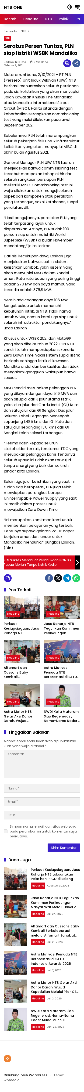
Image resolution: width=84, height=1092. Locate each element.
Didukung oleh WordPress (25, 1075)
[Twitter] (58, 578)
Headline (13, 614)
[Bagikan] (76, 63)
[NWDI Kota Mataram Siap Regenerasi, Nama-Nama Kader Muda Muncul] (62, 695)
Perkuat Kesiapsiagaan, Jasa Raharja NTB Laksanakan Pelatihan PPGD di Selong (21, 628)
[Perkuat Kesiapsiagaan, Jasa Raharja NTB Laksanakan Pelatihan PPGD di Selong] (22, 607)
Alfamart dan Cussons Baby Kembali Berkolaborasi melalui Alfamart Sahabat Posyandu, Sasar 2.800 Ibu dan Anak (21, 672)
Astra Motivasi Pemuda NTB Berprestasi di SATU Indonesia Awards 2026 (60, 672)
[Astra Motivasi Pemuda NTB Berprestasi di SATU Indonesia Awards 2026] (62, 651)
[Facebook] (49, 578)
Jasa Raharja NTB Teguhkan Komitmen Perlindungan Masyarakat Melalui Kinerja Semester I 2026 (61, 628)
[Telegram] (67, 578)
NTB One (13, 7)
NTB (7, 38)
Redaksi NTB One (15, 62)
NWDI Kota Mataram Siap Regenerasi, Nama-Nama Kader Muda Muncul (61, 716)
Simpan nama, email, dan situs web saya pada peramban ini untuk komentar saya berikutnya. (43, 831)
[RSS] (7, 1058)
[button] (69, 7)
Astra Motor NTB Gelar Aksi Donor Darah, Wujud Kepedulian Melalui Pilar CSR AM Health (20, 716)
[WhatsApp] (76, 578)
